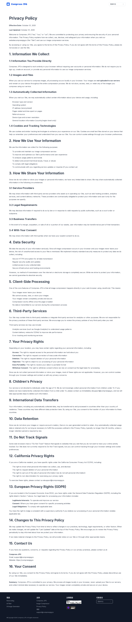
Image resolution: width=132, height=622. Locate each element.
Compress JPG (42, 601)
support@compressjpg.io (102, 391)
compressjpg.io (21, 40)
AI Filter (9, 603)
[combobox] (117, 4)
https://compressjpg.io (24, 560)
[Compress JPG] (17, 4)
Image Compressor (43, 603)
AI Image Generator (13, 606)
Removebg (10, 601)
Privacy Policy (41, 606)
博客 (38, 609)
